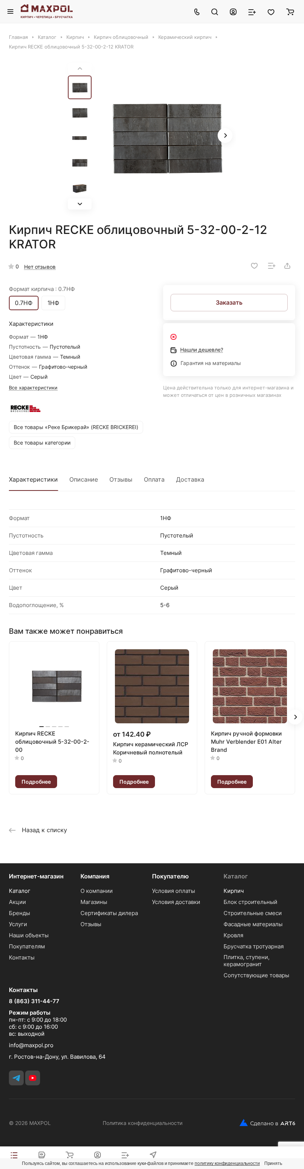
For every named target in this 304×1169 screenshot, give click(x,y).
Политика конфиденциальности (142, 1123)
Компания (94, 876)
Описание (83, 479)
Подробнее (36, 781)
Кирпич (234, 890)
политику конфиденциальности (227, 1163)
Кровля (233, 935)
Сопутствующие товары (256, 975)
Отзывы (120, 479)
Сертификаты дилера (109, 913)
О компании (96, 890)
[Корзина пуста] (290, 11)
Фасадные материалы (253, 924)
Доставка (190, 479)
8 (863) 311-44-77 (34, 1001)
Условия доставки (176, 901)
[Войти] (233, 11)
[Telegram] (16, 1078)
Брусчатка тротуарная (254, 946)
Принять (273, 1163)
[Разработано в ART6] (264, 1122)
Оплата (154, 479)
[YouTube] (32, 1078)
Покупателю (170, 876)
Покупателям (27, 946)
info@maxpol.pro (31, 1045)
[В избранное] (254, 266)
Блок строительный (250, 901)
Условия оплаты (173, 890)
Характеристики (33, 479)
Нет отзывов (40, 267)
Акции (17, 901)
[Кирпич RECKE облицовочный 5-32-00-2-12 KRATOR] (166, 136)
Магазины (93, 901)
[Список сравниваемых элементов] (252, 11)
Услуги (18, 924)
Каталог (19, 890)
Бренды (19, 913)
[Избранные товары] (271, 11)
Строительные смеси (253, 913)
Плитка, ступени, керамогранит (247, 961)
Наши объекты (29, 935)
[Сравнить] (272, 266)
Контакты (21, 957)
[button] (80, 204)
